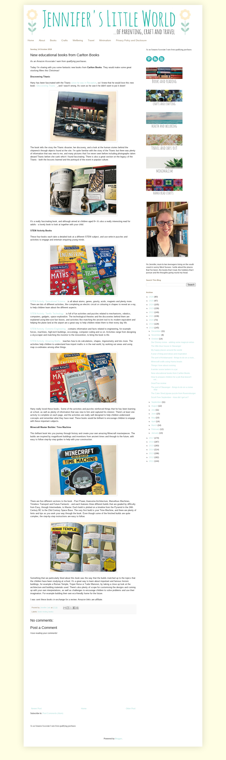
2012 (151, 457)
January (155, 433)
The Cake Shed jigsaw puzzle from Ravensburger (173, 393)
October (155, 339)
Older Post (130, 708)
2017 (151, 438)
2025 (151, 301)
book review (42, 612)
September (156, 402)
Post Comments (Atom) (53, 713)
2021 (151, 316)
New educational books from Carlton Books (170, 373)
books (50, 612)
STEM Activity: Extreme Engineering (48, 329)
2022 (151, 312)
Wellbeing (78, 40)
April (153, 421)
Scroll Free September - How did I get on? (170, 397)
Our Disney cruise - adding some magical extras (172, 342)
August (154, 406)
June (153, 414)
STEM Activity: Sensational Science (47, 301)
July (153, 410)
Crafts (64, 40)
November (156, 335)
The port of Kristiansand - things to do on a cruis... (173, 358)
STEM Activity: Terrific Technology (47, 313)
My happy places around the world (166, 350)
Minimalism (105, 40)
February (155, 429)
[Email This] (64, 608)
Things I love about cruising (163, 365)
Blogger (118, 739)
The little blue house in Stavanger (166, 346)
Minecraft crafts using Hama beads (166, 361)
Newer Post (36, 708)
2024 (151, 304)
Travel (91, 40)
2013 (151, 453)
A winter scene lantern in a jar (164, 369)
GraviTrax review (158, 383)
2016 (151, 442)
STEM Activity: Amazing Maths (45, 341)
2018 (151, 328)
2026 (151, 297)
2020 (151, 320)
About (42, 40)
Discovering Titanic (46, 85)
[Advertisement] (166, 488)
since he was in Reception (83, 83)
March (154, 425)
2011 (151, 461)
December (156, 331)
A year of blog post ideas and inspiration (169, 354)
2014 (151, 449)
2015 (151, 445)
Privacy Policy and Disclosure (131, 40)
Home (31, 40)
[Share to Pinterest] (77, 608)
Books (53, 40)
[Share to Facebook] (74, 608)
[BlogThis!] (67, 608)
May (153, 418)
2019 (151, 324)
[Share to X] (71, 608)
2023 (151, 308)
